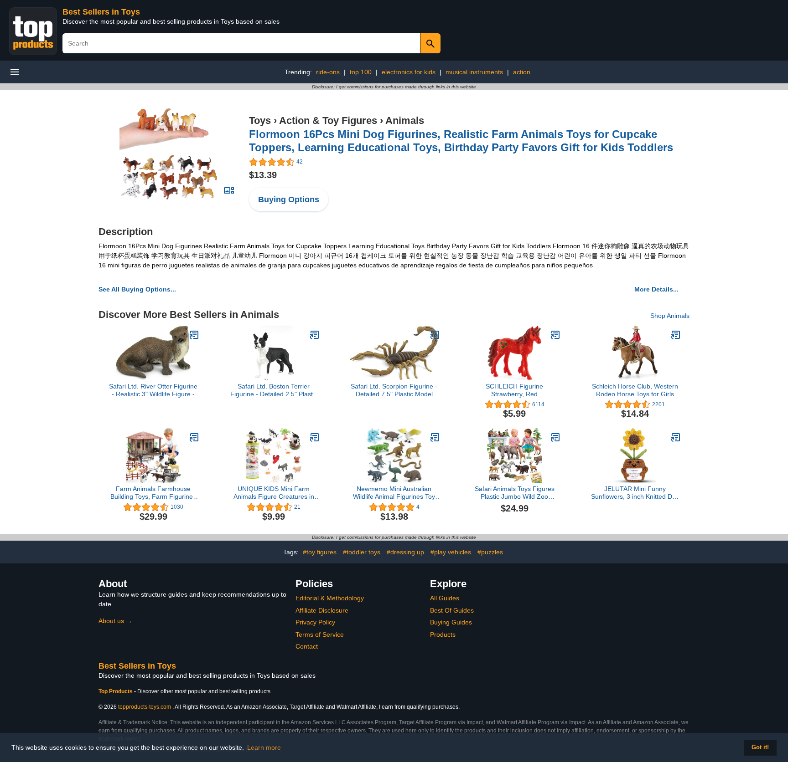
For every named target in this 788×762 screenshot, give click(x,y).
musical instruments (474, 72)
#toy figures (320, 552)
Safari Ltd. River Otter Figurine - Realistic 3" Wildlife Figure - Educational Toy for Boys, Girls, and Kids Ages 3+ (153, 390)
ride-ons (328, 72)
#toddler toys (361, 552)
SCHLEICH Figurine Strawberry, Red (514, 390)
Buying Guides (451, 622)
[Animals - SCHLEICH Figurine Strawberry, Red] (555, 335)
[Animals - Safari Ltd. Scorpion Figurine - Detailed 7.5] (435, 335)
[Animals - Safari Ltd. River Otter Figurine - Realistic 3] (194, 335)
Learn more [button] (264, 747)
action (521, 72)
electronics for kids (408, 72)
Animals (404, 120)
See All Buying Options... (137, 289)
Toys (260, 120)
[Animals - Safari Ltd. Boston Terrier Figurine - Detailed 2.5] (315, 335)
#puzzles (490, 552)
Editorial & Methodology (330, 598)
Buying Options (288, 199)
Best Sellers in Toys (101, 11)
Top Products (116, 691)
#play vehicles (450, 552)
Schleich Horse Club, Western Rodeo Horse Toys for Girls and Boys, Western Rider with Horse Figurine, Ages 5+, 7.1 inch (635, 390)
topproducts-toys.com (144, 707)
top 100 (361, 72)
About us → (115, 620)
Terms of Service (320, 634)
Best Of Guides (452, 610)
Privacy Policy (315, 622)
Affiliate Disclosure (322, 610)
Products (443, 634)
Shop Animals (670, 315)
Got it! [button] (760, 747)
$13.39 (263, 175)
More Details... (656, 289)
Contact (307, 646)
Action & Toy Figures (328, 120)
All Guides (444, 598)
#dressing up (405, 552)
